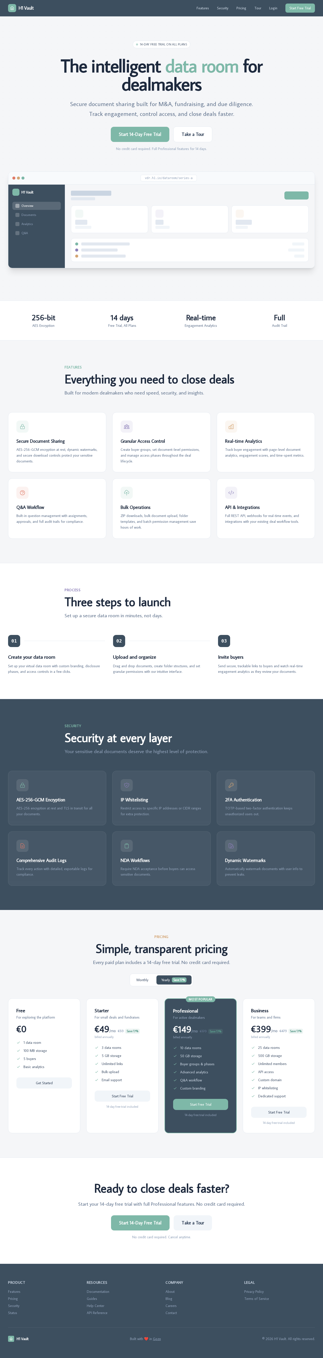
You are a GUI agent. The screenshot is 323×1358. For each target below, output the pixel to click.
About (170, 1291)
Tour (257, 8)
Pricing (241, 8)
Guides (92, 1298)
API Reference (97, 1313)
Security (222, 8)
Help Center (95, 1305)
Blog (169, 1298)
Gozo (157, 1339)
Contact (171, 1313)
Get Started (44, 1083)
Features (203, 8)
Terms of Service (256, 1298)
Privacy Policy (254, 1291)
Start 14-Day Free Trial (140, 134)
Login (273, 8)
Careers (171, 1305)
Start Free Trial (300, 8)
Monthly (142, 980)
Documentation (98, 1291)
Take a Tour (193, 134)
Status (12, 1313)
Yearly (173, 980)
